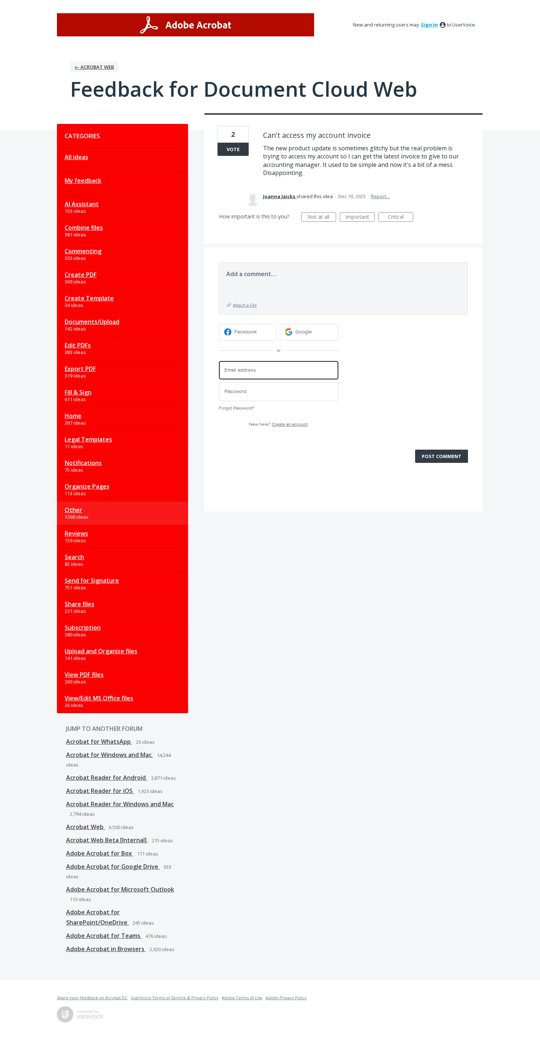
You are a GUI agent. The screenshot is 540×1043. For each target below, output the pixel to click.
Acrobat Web (85, 827)
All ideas (76, 157)
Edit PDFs (78, 345)
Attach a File (245, 305)
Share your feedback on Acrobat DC (92, 997)
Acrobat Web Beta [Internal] (107, 840)
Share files (79, 604)
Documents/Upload (92, 322)
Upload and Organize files (101, 651)
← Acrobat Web (94, 67)
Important (360, 217)
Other (73, 510)
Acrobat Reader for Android (106, 778)
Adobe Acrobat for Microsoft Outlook (120, 889)
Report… (380, 196)
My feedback (83, 180)
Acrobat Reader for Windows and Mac (120, 804)
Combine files (84, 228)
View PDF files (84, 675)
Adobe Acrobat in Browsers (106, 949)
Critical (400, 217)
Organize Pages (87, 486)
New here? (278, 424)
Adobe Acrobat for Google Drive (113, 866)
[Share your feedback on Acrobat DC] (185, 24)
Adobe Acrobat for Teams (104, 936)
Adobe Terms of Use (242, 997)
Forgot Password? (237, 408)
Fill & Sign (78, 392)
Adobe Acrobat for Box (99, 853)
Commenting (83, 251)
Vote (233, 149)
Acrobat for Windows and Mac (109, 755)
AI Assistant (82, 204)
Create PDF (81, 275)
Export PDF (80, 369)
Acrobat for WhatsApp (99, 741)
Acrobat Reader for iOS (100, 791)
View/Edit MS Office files (99, 698)
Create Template (89, 298)
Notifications (83, 463)
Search (74, 557)
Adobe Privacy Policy (286, 997)
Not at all (321, 217)
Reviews (76, 533)
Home (73, 416)
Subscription (83, 628)
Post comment (441, 456)
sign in (429, 24)
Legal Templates (88, 439)
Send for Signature (92, 580)
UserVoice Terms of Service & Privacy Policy (175, 997)
